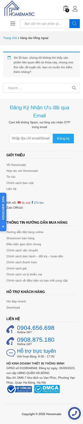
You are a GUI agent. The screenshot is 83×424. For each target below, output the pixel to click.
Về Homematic (16, 164)
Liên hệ (11, 189)
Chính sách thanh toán (21, 262)
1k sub (25, 202)
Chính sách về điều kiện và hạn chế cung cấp (37, 280)
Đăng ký (63, 138)
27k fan (39, 202)
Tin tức (11, 176)
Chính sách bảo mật (20, 183)
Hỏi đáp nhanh (16, 301)
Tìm (74, 23)
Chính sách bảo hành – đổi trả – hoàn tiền (34, 256)
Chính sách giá (16, 268)
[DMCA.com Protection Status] (47, 388)
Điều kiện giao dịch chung (23, 244)
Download (13, 307)
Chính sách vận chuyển (22, 250)
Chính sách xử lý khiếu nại (24, 274)
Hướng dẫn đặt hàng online (24, 232)
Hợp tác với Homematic (22, 170)
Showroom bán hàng (20, 238)
